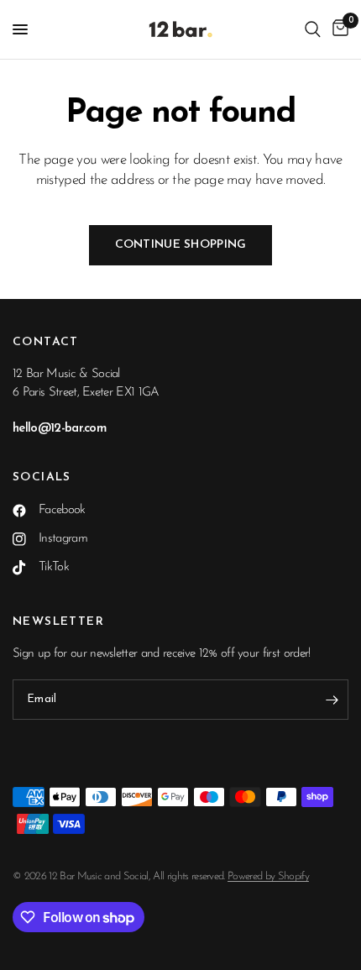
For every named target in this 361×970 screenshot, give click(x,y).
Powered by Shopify (268, 876)
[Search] (313, 29)
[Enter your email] (331, 699)
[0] (337, 29)
